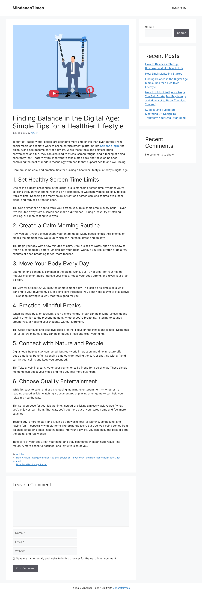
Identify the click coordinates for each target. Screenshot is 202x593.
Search (149, 27)
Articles (20, 454)
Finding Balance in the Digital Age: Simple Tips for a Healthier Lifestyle (167, 83)
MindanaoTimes (28, 8)
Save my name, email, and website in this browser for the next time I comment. (66, 558)
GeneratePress (121, 587)
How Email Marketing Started (31, 464)
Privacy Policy (178, 7)
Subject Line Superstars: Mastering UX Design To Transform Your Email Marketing (165, 113)
